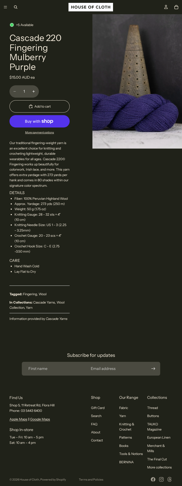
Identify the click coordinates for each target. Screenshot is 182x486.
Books (123, 446)
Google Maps (40, 419)
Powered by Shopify (53, 479)
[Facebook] (153, 479)
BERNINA (126, 462)
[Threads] (170, 479)
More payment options (39, 132)
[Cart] (176, 7)
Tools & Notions (131, 454)
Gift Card (98, 408)
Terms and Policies (91, 479)
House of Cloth (29, 479)
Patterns (125, 437)
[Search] (15, 7)
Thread (152, 408)
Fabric (123, 408)
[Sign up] (153, 369)
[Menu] (5, 7)
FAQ (94, 424)
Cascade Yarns (44, 302)
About (95, 432)
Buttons (153, 416)
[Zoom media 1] (137, 81)
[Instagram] (161, 479)
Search (96, 416)
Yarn (29, 307)
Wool (42, 294)
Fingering (30, 294)
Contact (97, 440)
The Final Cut (157, 459)
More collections (159, 467)
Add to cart (42, 106)
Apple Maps (18, 419)
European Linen (158, 437)
